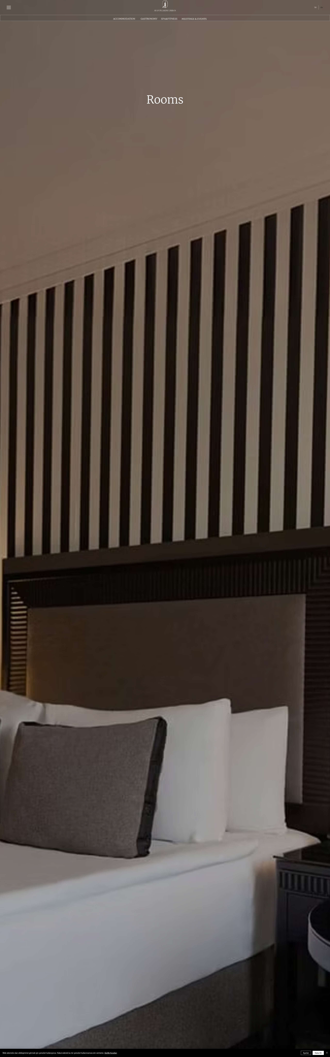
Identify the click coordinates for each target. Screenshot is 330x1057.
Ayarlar (306, 1053)
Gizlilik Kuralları (111, 1053)
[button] (9, 7)
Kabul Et (318, 1053)
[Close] (326, 1053)
